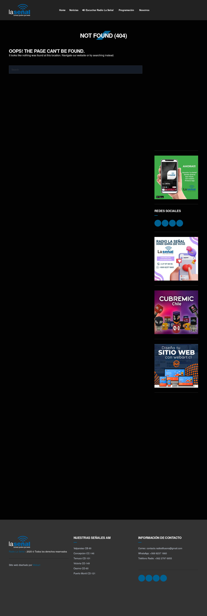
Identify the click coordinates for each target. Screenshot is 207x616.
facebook (182, 10)
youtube (195, 10)
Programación (126, 10)
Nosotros (144, 10)
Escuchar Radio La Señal (99, 10)
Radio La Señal (17, 551)
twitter (188, 10)
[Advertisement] (176, 97)
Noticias (73, 10)
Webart (36, 565)
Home (62, 10)
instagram (176, 10)
